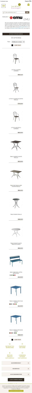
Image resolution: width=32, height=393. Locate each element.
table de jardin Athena (23, 26)
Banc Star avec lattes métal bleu (16, 273)
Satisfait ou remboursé (9, 347)
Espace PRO (28, 1)
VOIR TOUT (17, 45)
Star (23, 28)
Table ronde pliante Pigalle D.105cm (16, 244)
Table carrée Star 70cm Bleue (16, 302)
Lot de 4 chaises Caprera (16, 70)
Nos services (16, 368)
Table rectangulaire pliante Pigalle (16, 186)
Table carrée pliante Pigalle (16, 157)
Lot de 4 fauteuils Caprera (16, 128)
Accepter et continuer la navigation (16, 390)
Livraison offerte (22, 357)
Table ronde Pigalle (16, 214)
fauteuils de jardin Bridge (16, 28)
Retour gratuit (9, 357)
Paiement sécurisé (22, 347)
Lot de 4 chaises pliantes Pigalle (16, 99)
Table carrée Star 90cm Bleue (16, 330)
